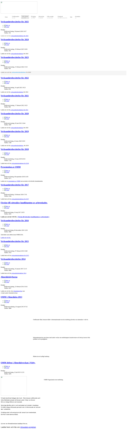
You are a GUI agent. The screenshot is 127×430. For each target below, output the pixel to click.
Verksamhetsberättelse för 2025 (15, 22)
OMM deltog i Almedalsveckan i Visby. (18, 363)
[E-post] (6, 27)
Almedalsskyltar (17, 291)
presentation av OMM (14, 181)
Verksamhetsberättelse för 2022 (15, 78)
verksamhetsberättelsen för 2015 (20, 255)
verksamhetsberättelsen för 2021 (19, 110)
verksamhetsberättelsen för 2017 (20, 199)
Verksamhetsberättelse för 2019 (15, 131)
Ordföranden (15, 17)
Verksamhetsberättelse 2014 (13, 259)
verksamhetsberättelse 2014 (18, 273)
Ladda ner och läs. (6, 237)
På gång (33, 17)
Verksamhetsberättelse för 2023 (15, 57)
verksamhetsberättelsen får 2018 (20, 163)
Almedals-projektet (28, 427)
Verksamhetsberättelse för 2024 (15, 39)
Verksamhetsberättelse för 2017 (15, 185)
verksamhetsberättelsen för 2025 (19, 36)
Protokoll (62, 17)
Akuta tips (41, 17)
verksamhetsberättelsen (17, 53)
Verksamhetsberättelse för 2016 (15, 220)
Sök (71, 17)
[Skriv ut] (7, 25)
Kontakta (77, 17)
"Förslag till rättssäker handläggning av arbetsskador (33, 217)
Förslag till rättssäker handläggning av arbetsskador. (24, 203)
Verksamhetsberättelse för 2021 (15, 96)
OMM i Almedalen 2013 (11, 297)
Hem (6, 17)
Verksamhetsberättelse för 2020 (15, 113)
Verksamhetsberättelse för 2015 (15, 241)
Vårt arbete (25, 17)
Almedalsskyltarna (9, 277)
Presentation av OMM (11, 167)
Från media (50, 17)
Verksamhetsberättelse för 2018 (15, 149)
